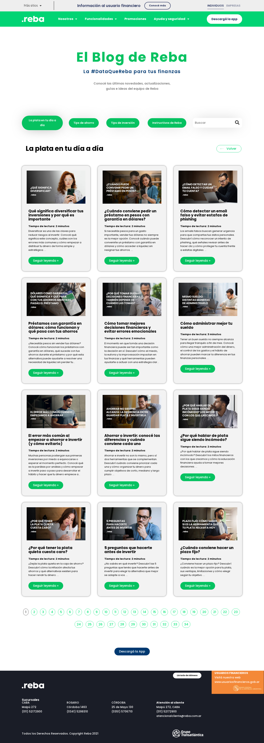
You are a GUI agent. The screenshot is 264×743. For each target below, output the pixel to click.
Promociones (135, 19)
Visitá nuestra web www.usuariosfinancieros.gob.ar (237, 677)
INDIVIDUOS (215, 6)
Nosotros (65, 19)
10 (107, 611)
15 (155, 611)
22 (226, 611)
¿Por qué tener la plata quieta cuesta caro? (50, 549)
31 (155, 624)
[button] (157, 5)
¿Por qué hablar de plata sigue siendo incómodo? (204, 437)
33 (176, 624)
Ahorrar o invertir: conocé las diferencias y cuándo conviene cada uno (132, 439)
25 (91, 624)
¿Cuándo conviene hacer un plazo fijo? (206, 549)
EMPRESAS (233, 6)
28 (123, 624)
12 (125, 611)
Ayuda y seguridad (169, 19)
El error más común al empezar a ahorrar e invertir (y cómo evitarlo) (55, 439)
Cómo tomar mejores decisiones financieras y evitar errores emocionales (130, 327)
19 (195, 611)
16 (165, 611)
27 (112, 624)
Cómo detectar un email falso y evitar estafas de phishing (204, 215)
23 (237, 611)
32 (165, 624)
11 (116, 611)
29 (134, 624)
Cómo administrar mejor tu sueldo (206, 325)
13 (135, 611)
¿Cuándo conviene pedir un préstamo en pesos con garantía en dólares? (130, 215)
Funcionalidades (99, 19)
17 (175, 611)
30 (145, 624)
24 (80, 624)
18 (185, 611)
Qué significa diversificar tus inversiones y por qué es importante (55, 215)
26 (101, 624)
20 (205, 611)
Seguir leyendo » (46, 260)
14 (145, 611)
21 (215, 611)
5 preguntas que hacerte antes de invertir (128, 549)
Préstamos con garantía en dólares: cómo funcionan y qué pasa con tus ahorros (55, 327)
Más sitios (31, 5)
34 (187, 624)
